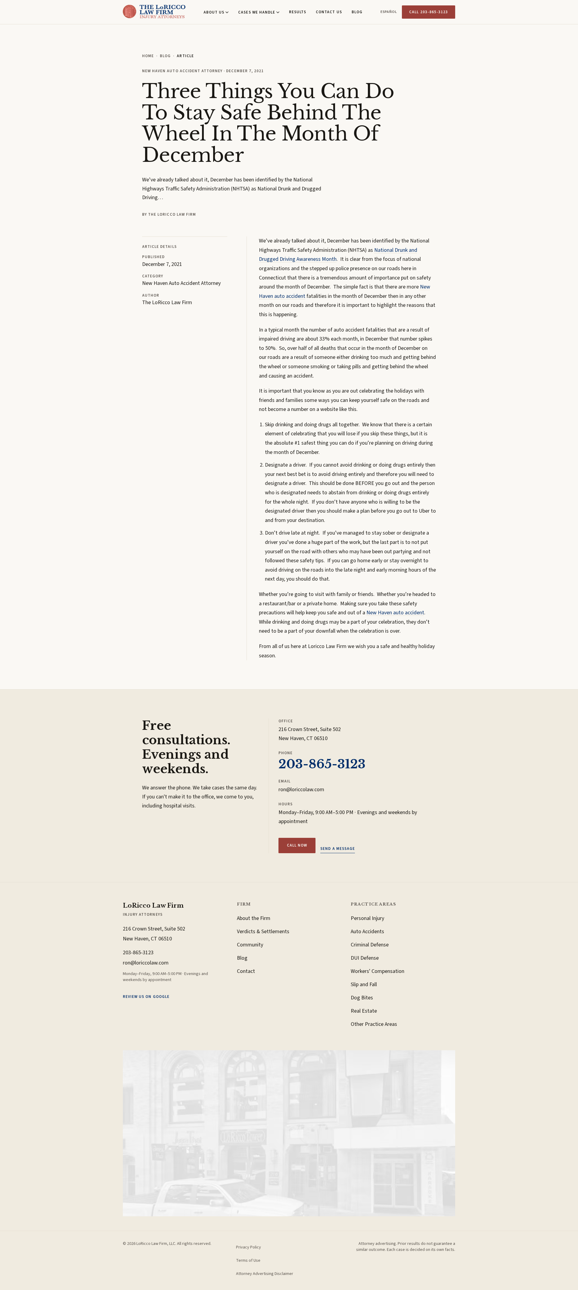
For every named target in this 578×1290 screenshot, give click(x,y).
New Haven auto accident (395, 612)
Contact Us (329, 12)
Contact (246, 971)
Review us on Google (146, 996)
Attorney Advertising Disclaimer (264, 1274)
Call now (297, 845)
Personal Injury (367, 918)
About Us (214, 12)
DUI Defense (365, 958)
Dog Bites (362, 997)
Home (148, 56)
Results (297, 12)
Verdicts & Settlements (263, 931)
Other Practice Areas (374, 1024)
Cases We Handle (256, 12)
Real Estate (364, 1011)
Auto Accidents (367, 931)
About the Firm (253, 918)
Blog (357, 12)
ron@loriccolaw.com (301, 789)
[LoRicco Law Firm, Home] (154, 12)
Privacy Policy (248, 1247)
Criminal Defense (370, 945)
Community (250, 945)
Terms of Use (248, 1261)
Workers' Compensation (377, 971)
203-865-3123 (321, 764)
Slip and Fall (364, 984)
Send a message (337, 848)
